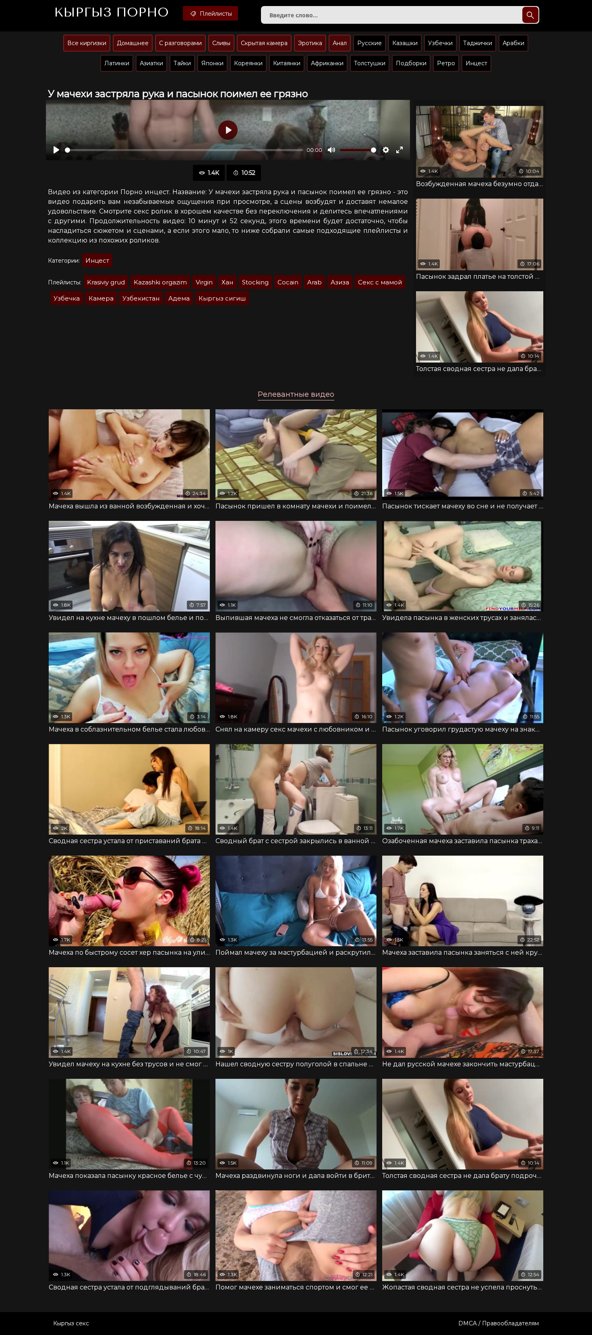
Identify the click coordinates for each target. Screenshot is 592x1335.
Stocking (255, 282)
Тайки (182, 63)
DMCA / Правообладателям (498, 1323)
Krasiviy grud (106, 282)
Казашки (405, 43)
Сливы (221, 43)
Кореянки (248, 63)
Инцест (476, 63)
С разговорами (180, 43)
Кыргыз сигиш (222, 298)
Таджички (477, 43)
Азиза (340, 282)
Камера (101, 298)
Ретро (446, 63)
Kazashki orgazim (160, 282)
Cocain (287, 282)
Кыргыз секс (71, 1323)
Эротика (310, 43)
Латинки (116, 63)
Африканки (327, 63)
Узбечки (440, 43)
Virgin (204, 282)
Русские (369, 43)
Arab (314, 282)
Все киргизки (86, 43)
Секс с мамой (380, 282)
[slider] (184, 150)
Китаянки (286, 63)
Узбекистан (140, 298)
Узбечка (67, 298)
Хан (227, 282)
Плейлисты (215, 13)
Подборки (411, 63)
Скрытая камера (264, 43)
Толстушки (369, 63)
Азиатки (151, 63)
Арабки (513, 43)
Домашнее (133, 43)
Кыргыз (111, 12)
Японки (212, 63)
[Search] (530, 15)
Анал (340, 43)
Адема (179, 298)
